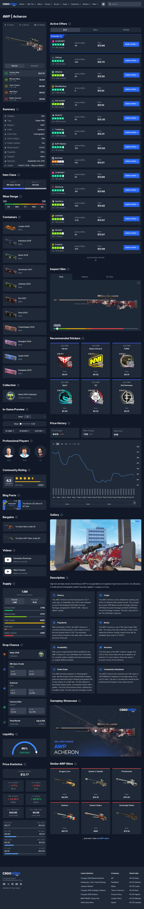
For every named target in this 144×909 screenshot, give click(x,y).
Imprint (113, 902)
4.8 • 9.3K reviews (58, 64)
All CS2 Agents (134, 894)
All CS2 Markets (135, 898)
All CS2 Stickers (135, 882)
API (112, 878)
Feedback (115, 882)
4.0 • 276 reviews (58, 208)
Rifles (39, 4)
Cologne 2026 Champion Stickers (93, 890)
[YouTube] (17, 884)
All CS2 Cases (134, 886)
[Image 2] (90, 567)
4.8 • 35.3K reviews (59, 121)
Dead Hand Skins (87, 902)
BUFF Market (60, 144)
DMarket (58, 72)
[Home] (11, 4)
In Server (25, 25)
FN (8, 207)
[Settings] (103, 4)
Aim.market (60, 101)
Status (113, 886)
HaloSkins (59, 201)
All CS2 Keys (134, 890)
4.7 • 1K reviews (58, 150)
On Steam (41, 25)
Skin (43, 116)
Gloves (56, 4)
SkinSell (58, 230)
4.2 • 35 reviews (58, 251)
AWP (42, 125)
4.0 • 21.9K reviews (59, 78)
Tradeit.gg (59, 129)
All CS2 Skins (134, 878)
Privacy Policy (116, 894)
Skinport (58, 115)
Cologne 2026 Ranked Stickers (92, 878)
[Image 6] (104, 567)
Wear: (16, 424)
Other (94, 4)
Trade (126, 30)
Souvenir (34, 66)
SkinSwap (59, 187)
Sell (95, 30)
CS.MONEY (60, 41)
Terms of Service (117, 890)
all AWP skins (103, 838)
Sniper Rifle (40, 120)
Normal (14, 66)
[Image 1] (86, 567)
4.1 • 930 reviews (58, 107)
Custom (38, 431)
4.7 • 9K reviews (58, 47)
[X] (9, 884)
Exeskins (58, 244)
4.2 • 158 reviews (58, 222)
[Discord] (5, 884)
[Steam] (22, 884)
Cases (65, 4)
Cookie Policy (116, 898)
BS (42, 207)
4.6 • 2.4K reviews (58, 93)
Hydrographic (39, 134)
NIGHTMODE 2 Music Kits (90, 898)
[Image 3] (94, 567)
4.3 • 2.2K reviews (58, 193)
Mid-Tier (31, 4)
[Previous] (4, 416)
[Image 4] (97, 567)
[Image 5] (101, 567)
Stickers (86, 4)
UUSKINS (59, 216)
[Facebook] (13, 884)
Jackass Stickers (87, 886)
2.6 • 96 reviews (58, 164)
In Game (10, 25)
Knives (47, 4)
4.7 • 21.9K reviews (59, 136)
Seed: (20, 417)
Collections (75, 4)
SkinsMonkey (60, 86)
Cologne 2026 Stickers (89, 894)
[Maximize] (138, 283)
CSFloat (58, 57)
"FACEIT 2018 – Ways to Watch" (31, 165)
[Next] (44, 416)
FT (25, 207)
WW (34, 207)
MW (17, 207)
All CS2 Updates (135, 902)
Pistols (21, 4)
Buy (65, 30)
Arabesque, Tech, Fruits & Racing (93, 882)
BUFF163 (59, 158)
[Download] (54, 567)
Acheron (41, 129)
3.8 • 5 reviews (57, 236)
